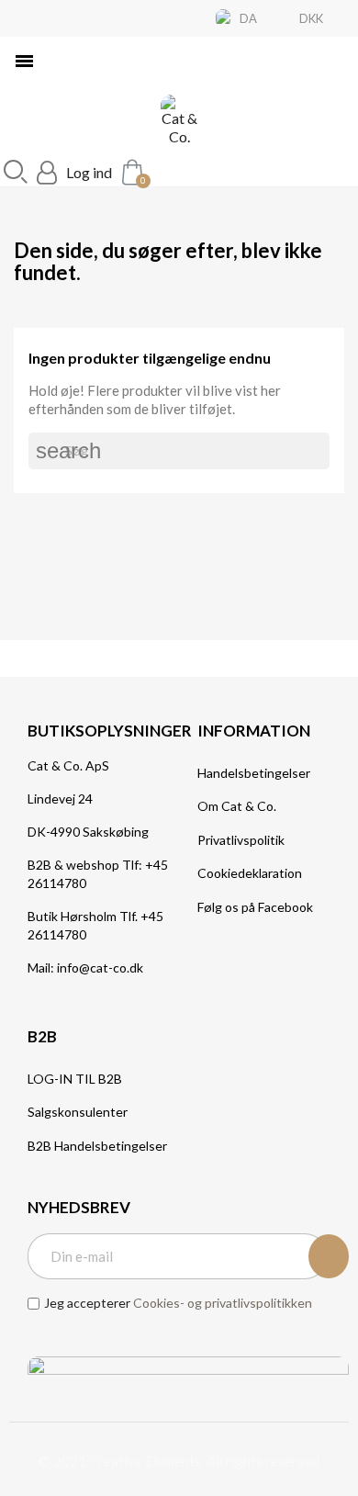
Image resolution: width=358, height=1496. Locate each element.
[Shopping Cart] (130, 170)
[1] (328, 1256)
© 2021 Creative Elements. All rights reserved (179, 1461)
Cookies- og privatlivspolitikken (222, 1302)
